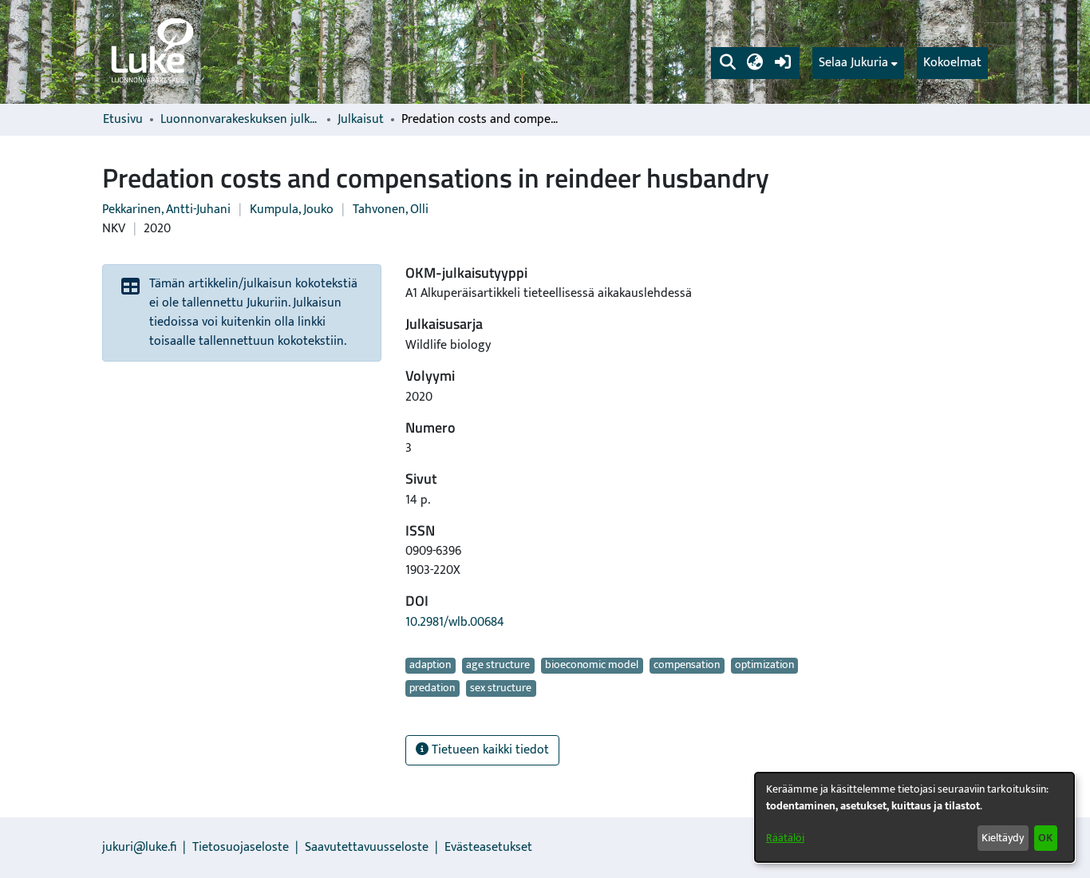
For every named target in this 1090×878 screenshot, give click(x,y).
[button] (727, 63)
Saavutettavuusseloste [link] (366, 847)
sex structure (500, 688)
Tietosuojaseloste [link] (240, 847)
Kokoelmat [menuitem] (952, 62)
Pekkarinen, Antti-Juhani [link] (166, 209)
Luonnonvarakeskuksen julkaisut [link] (240, 119)
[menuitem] (858, 63)
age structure (498, 666)
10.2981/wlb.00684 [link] (454, 622)
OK (1045, 838)
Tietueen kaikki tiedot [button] (488, 750)
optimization (764, 666)
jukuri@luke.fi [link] (139, 847)
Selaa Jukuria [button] (853, 63)
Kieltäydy (1002, 838)
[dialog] (914, 817)
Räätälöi (785, 837)
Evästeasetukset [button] (488, 847)
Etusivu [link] (123, 119)
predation (432, 688)
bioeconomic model (591, 666)
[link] (150, 52)
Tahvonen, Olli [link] (390, 209)
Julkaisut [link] (361, 119)
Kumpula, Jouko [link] (292, 209)
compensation (687, 666)
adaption (430, 666)
